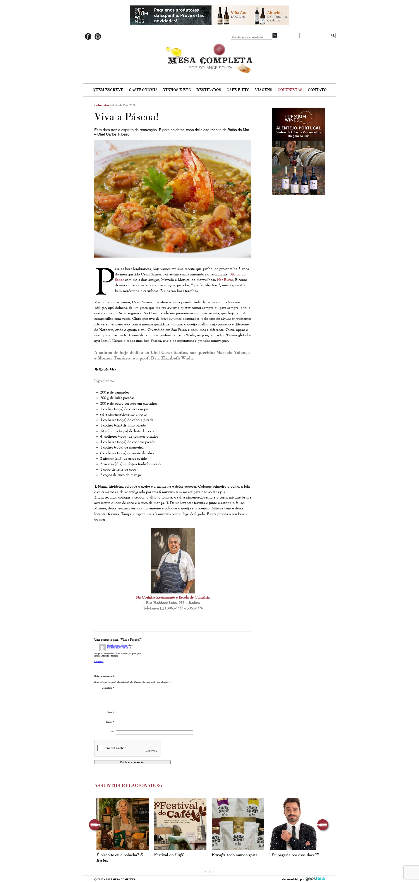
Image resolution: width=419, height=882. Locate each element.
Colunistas (290, 90)
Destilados (209, 90)
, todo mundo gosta (235, 855)
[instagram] (97, 39)
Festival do (169, 855)
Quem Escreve (108, 90)
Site (112, 731)
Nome (110, 712)
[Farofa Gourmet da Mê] (238, 824)
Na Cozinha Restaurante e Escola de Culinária (173, 597)
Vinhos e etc (177, 90)
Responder (98, 661)
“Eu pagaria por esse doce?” (295, 855)
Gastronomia (144, 90)
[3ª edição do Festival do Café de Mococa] (180, 824)
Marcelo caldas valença (117, 645)
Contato (317, 90)
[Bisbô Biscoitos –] (122, 824)
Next (323, 825)
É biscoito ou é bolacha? (119, 858)
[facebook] (88, 39)
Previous (95, 825)
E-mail (110, 722)
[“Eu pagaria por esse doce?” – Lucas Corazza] (295, 824)
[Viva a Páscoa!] (172, 200)
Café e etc (239, 90)
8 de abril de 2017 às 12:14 (119, 647)
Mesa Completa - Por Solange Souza (209, 57)
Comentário (108, 688)
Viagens (264, 90)
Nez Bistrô (225, 279)
